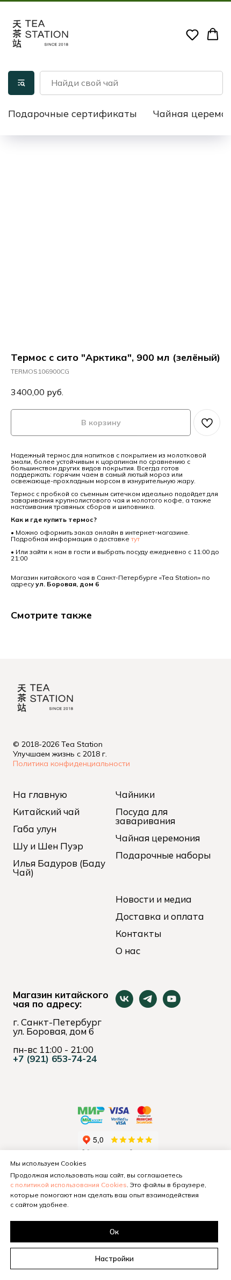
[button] (192, 34)
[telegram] (148, 1004)
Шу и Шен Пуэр (48, 845)
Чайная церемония (158, 837)
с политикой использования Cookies (68, 1185)
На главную (40, 794)
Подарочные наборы (163, 855)
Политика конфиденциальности (71, 763)
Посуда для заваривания (145, 816)
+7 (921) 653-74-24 (55, 1058)
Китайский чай (46, 811)
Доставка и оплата (160, 916)
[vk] (124, 1004)
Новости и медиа (154, 899)
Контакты (138, 933)
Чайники (135, 794)
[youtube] (172, 1004)
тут (135, 539)
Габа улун (34, 828)
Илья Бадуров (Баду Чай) (59, 868)
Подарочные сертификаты (72, 113)
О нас (128, 950)
